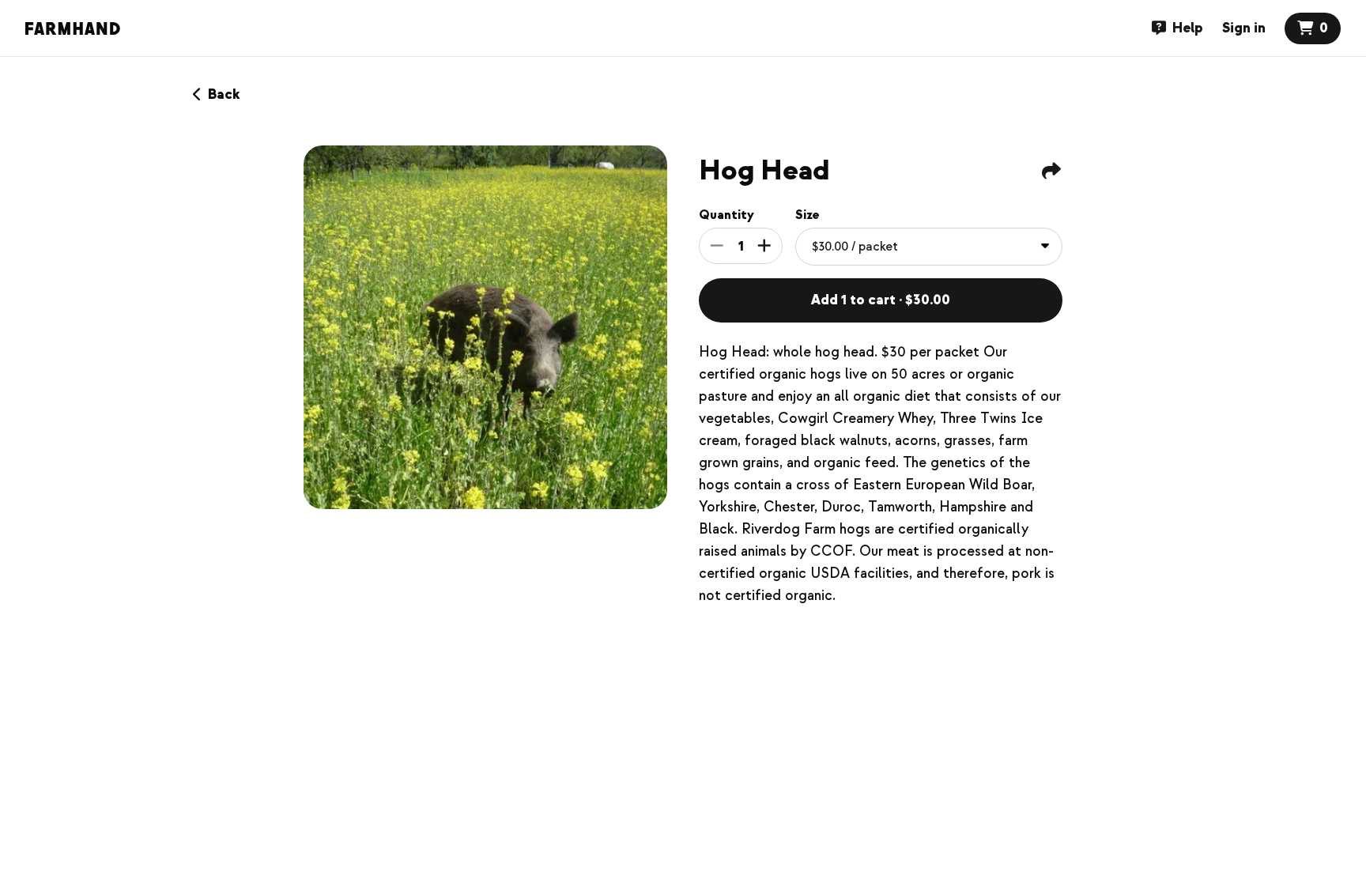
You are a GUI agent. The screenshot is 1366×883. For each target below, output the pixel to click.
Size (807, 215)
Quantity (726, 215)
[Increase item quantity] (764, 245)
